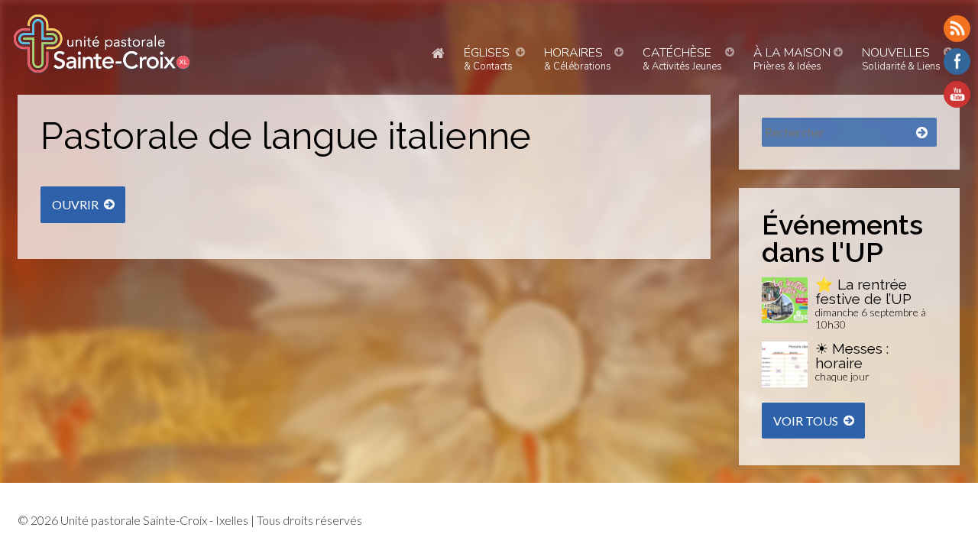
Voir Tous (805, 420)
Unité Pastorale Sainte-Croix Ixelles (101, 43)
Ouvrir (75, 204)
